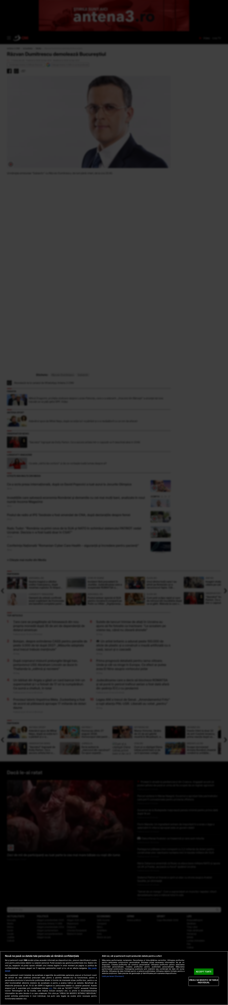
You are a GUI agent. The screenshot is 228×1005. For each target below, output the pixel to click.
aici (50, 988)
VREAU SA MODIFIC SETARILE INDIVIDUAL (203, 981)
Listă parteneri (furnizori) (113, 976)
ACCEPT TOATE (204, 971)
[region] (114, 978)
